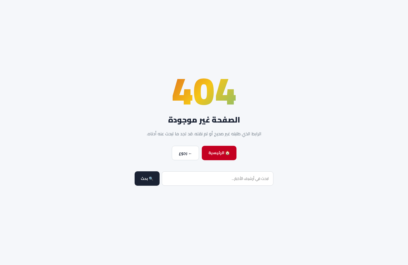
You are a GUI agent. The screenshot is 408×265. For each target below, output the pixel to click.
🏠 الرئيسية (219, 152)
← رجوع (185, 153)
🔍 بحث (147, 178)
